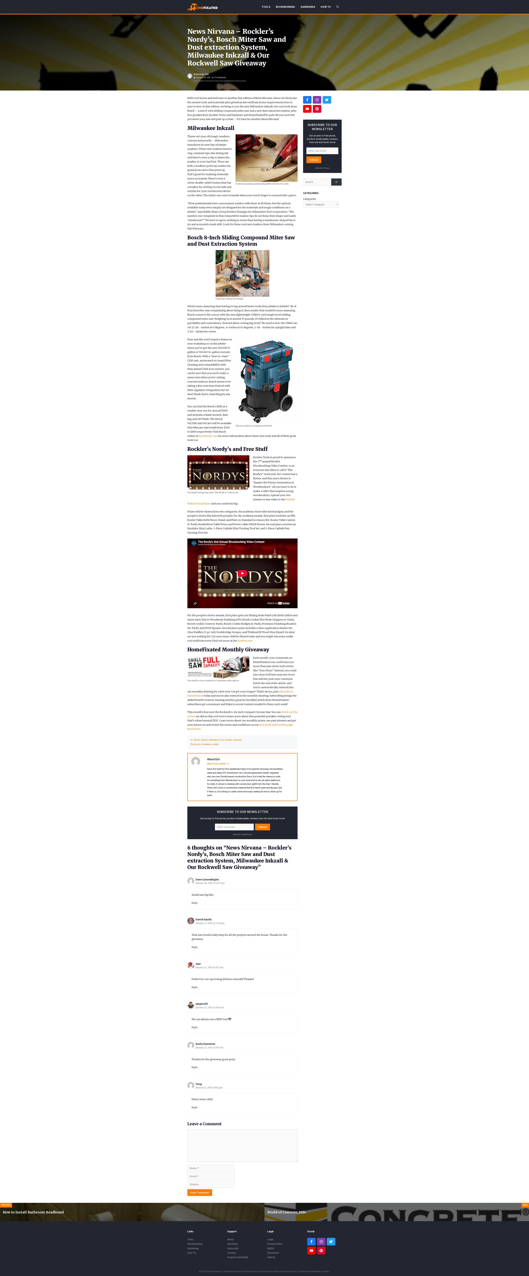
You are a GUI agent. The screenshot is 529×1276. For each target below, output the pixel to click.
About (230, 1239)
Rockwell (237, 740)
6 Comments (220, 77)
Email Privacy (247, 834)
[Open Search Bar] (338, 7)
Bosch (197, 740)
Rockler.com (245, 640)
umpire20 (202, 1003)
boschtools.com (208, 436)
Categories (309, 198)
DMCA (270, 1248)
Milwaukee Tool (216, 740)
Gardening (308, 6)
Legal (270, 1239)
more (243, 81)
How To (326, 6)
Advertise (232, 1243)
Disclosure (273, 1252)
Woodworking (285, 6)
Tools (266, 6)
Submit (262, 827)
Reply (195, 903)
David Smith (204, 919)
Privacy (327, 168)
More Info (236, 834)
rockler (215, 744)
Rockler (228, 740)
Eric (207, 74)
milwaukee (206, 744)
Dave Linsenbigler (207, 879)
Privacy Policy (274, 1243)
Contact (231, 1252)
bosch (197, 744)
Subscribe (232, 1248)
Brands (204, 740)
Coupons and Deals (237, 1257)
